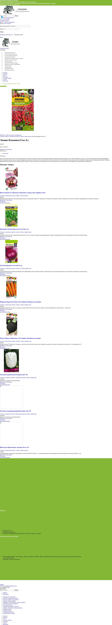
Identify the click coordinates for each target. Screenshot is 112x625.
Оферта (2, 584)
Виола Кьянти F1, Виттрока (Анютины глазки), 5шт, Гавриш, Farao (22, 192)
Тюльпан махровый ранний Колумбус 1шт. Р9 (15, 411)
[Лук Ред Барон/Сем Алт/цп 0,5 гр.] (11, 262)
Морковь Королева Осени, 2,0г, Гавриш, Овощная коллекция (20, 302)
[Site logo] (15, 14)
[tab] (5, 153)
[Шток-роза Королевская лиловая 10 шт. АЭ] (11, 444)
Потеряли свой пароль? (6, 34)
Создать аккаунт (7, 23)
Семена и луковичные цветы (12, 136)
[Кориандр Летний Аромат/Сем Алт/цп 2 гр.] (11, 226)
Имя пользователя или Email (8, 26)
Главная (2, 136)
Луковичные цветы (21, 377)
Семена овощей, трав (25, 232)
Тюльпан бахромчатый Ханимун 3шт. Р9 (14, 374)
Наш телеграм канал (8, 17)
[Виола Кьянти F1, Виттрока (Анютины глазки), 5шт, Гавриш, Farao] (11, 189)
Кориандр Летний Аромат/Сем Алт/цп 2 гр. (14, 229)
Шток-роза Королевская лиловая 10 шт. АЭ (14, 447)
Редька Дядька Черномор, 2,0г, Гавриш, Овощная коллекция (20, 338)
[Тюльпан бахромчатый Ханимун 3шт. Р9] (11, 371)
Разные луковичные (31, 377)
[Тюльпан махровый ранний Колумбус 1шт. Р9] (11, 408)
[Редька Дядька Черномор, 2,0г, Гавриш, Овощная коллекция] (11, 335)
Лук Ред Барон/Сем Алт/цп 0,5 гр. (11, 265)
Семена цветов (28, 136)
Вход (2, 31)
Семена (22, 136)
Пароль (2, 29)
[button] (2, 201)
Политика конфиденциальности (8, 586)
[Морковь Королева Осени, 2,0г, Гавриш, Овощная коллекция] (11, 299)
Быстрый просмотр (5, 202)
